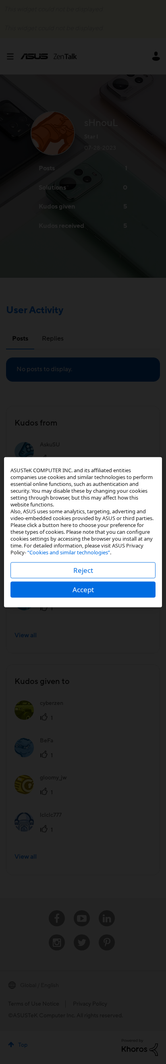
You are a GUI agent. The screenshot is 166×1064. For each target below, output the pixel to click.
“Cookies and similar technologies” (68, 552)
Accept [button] (83, 589)
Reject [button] (83, 569)
